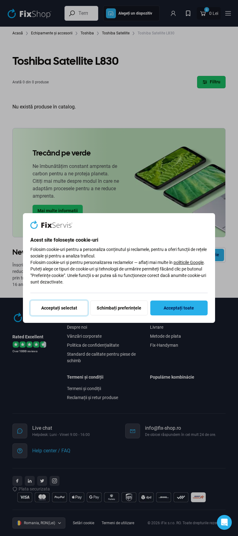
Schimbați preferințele (119, 307)
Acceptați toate (179, 307)
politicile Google (189, 262)
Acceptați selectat (59, 307)
